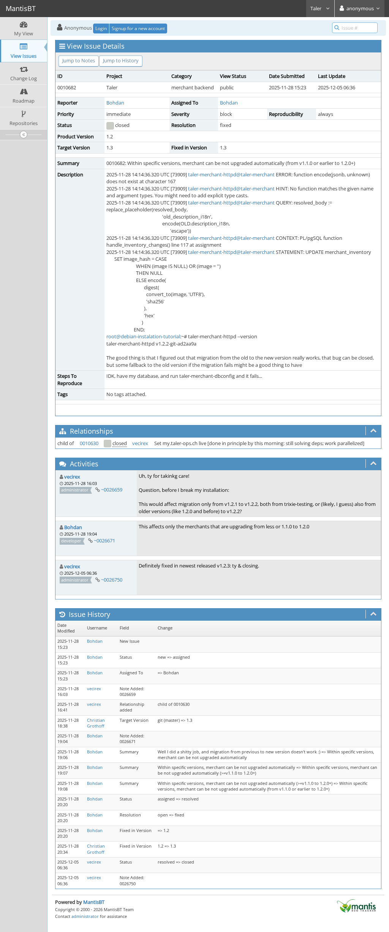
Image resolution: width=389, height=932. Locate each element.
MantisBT (93, 902)
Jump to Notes (78, 60)
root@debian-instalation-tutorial (143, 336)
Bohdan (115, 102)
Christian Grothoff (96, 723)
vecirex (140, 443)
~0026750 (111, 579)
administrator (85, 916)
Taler (316, 8)
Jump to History (121, 60)
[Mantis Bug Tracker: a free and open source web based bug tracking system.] (356, 905)
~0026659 (111, 489)
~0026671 (104, 540)
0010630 (89, 443)
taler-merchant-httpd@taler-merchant (231, 174)
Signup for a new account (138, 28)
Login (101, 28)
